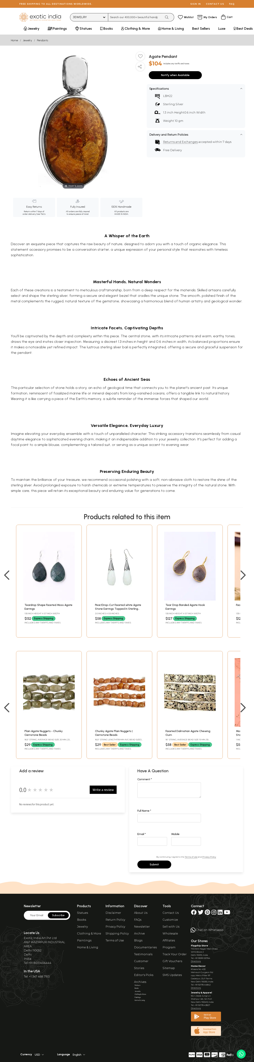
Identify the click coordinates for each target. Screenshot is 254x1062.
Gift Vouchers (172, 961)
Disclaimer (113, 912)
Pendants (42, 40)
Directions (196, 961)
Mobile (175, 834)
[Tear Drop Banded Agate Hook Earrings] (190, 599)
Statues (82, 912)
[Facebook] (193, 913)
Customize (170, 919)
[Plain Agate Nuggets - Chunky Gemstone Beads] (49, 725)
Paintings (84, 940)
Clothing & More (89, 933)
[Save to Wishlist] (140, 57)
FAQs (137, 919)
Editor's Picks (143, 975)
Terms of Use (191, 857)
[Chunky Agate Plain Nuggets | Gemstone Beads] (119, 725)
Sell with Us (171, 926)
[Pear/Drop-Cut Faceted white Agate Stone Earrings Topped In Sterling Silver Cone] (119, 599)
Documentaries (145, 947)
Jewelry (27, 40)
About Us (140, 912)
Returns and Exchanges (180, 142)
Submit (154, 864)
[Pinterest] (207, 913)
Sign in (195, 4)
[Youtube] (227, 913)
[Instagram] (213, 913)
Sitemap (169, 968)
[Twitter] (200, 913)
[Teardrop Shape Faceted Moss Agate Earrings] (49, 599)
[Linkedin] (220, 913)
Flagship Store (199, 945)
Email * (141, 834)
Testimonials (143, 954)
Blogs (138, 940)
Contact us (215, 4)
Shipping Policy (117, 933)
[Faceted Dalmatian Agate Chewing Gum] (190, 725)
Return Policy (115, 919)
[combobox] (135, 17)
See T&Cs (40, 214)
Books (81, 919)
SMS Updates (172, 975)
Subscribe (58, 915)
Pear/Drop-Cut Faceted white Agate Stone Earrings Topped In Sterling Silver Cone (118, 608)
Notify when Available (175, 75)
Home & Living (87, 947)
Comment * (144, 779)
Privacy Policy (209, 857)
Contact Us (171, 912)
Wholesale (170, 933)
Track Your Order (175, 954)
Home (14, 40)
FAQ (232, 4)
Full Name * (144, 810)
